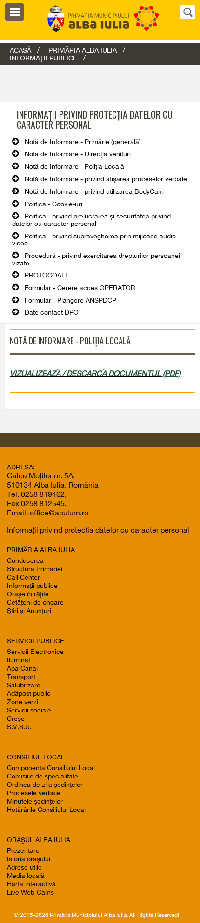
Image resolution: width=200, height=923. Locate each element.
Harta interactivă (31, 884)
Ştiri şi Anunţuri (29, 610)
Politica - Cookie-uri (53, 204)
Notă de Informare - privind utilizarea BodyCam (94, 191)
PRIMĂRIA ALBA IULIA (82, 50)
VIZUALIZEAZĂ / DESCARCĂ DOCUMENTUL (85, 373)
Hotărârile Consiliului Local (46, 809)
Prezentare (23, 850)
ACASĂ (20, 50)
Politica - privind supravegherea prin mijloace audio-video (95, 239)
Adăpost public (29, 693)
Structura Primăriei (34, 569)
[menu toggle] (14, 12)
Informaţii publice (32, 585)
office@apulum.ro (59, 512)
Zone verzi (22, 701)
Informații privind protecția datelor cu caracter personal (98, 530)
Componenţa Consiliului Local (51, 767)
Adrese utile (24, 867)
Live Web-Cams (30, 892)
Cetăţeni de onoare (35, 602)
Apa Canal (22, 668)
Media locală (26, 875)
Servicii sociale (29, 710)
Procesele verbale (33, 793)
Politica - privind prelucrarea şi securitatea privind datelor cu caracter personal (91, 219)
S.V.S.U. (19, 727)
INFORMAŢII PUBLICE (43, 58)
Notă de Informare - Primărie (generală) (83, 141)
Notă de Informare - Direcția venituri (78, 154)
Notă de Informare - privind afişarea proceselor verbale (106, 179)
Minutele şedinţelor (35, 801)
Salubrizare (23, 685)
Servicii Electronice (35, 651)
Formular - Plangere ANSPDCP (70, 300)
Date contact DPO (52, 312)
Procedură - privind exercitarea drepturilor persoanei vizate (96, 259)
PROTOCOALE (47, 275)
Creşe (16, 718)
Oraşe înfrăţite (28, 594)
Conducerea (25, 560)
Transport (21, 676)
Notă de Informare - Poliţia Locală (74, 166)
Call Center (23, 577)
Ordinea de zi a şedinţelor (45, 784)
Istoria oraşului (28, 859)
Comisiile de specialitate (42, 776)
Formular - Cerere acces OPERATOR (80, 287)
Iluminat (18, 660)
